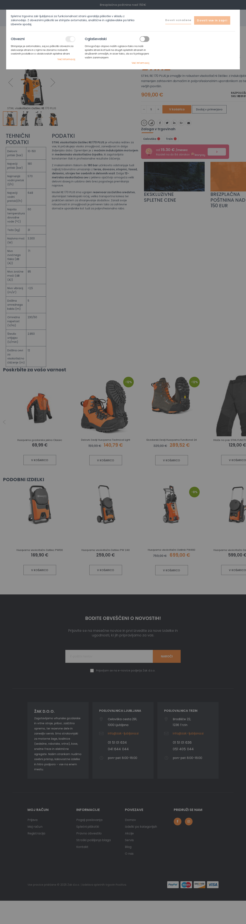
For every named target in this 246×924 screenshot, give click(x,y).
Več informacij (66, 59)
